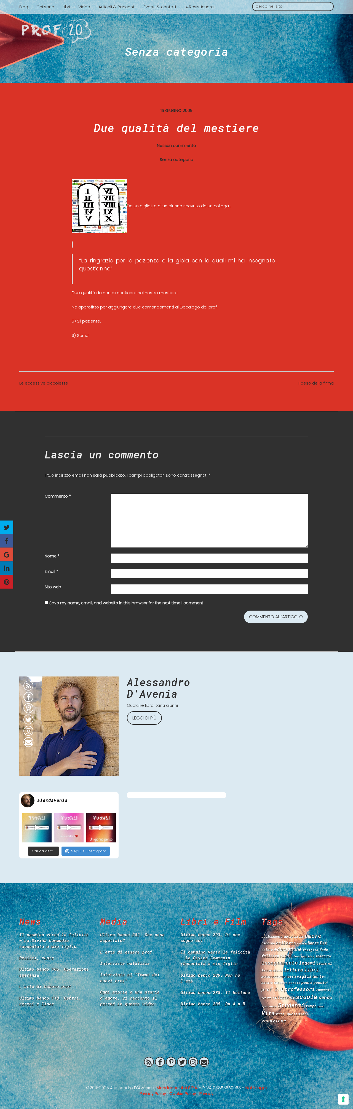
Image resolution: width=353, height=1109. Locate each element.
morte (318, 976)
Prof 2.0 (176, 31)
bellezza (286, 943)
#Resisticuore (200, 7)
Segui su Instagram (88, 851)
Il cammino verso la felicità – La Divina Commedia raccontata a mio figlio (54, 940)
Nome (52, 556)
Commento (58, 496)
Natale (267, 983)
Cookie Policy (182, 1093)
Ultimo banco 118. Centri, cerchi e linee (50, 1000)
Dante (313, 943)
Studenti (291, 1005)
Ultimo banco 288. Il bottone (215, 992)
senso (325, 997)
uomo (321, 1006)
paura (306, 982)
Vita (268, 1013)
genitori (307, 956)
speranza (269, 1006)
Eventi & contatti (160, 7)
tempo (311, 1005)
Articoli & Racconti (116, 7)
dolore (267, 949)
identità (323, 956)
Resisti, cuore (36, 957)
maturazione (273, 976)
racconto (323, 989)
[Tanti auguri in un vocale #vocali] (37, 827)
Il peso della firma (316, 383)
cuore (302, 943)
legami (307, 963)
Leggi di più (144, 718)
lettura (293, 969)
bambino (268, 943)
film (284, 956)
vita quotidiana (292, 1013)
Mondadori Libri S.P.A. (177, 1088)
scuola (306, 997)
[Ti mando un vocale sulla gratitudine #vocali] (69, 827)
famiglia (310, 950)
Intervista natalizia (125, 963)
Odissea (281, 983)
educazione (288, 949)
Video (84, 7)
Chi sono (45, 7)
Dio (323, 943)
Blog (23, 7)
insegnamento (279, 962)
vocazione (273, 1021)
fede (323, 949)
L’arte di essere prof (45, 986)
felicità (270, 955)
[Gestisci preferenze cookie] (343, 1099)
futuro (295, 956)
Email (51, 571)
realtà (266, 998)
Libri (66, 7)
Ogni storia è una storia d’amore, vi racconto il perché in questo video (130, 997)
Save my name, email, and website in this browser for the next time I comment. (126, 603)
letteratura (272, 970)
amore (313, 935)
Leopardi (324, 963)
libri (311, 969)
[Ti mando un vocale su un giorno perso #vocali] (101, 827)
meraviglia (299, 976)
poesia (320, 982)
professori (300, 989)
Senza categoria (176, 51)
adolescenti (272, 936)
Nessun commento (176, 145)
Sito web (53, 587)
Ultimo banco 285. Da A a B (213, 1003)
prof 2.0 (272, 989)
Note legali (256, 1088)
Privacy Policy (153, 1093)
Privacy (206, 1093)
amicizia (294, 936)
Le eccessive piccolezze (43, 383)
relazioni (283, 997)
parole (294, 983)
